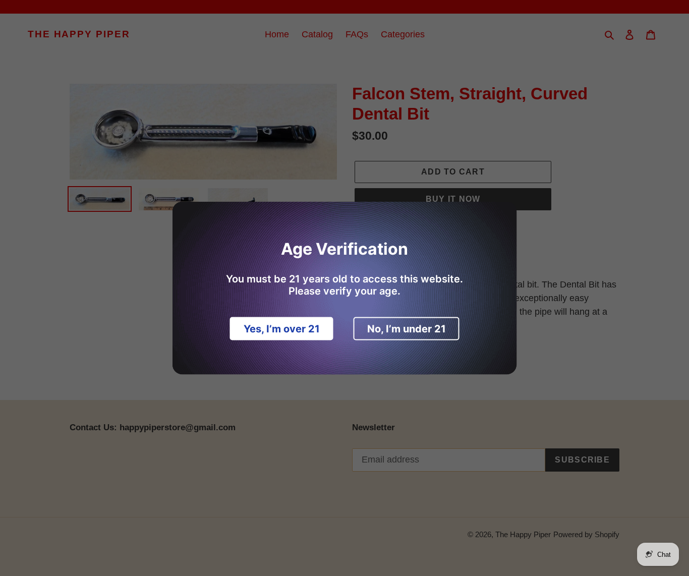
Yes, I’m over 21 (282, 329)
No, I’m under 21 (406, 329)
